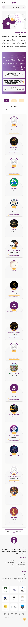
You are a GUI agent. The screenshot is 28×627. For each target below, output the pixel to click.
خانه (22, 7)
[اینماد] (22, 589)
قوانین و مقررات (22, 566)
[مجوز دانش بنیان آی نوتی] (14, 598)
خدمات (24, 560)
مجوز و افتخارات (22, 562)
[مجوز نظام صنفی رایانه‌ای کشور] (5, 589)
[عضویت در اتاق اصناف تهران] (5, 598)
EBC (6, 100)
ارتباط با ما (12, 566)
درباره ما (12, 560)
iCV (14, 100)
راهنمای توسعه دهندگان (20, 564)
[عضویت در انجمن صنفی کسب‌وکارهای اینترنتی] (14, 589)
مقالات (13, 564)
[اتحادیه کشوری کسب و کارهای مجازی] (22, 607)
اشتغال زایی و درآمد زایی (9, 562)
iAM (21, 100)
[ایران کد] (14, 607)
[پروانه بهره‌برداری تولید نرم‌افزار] (5, 607)
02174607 (19, 574)
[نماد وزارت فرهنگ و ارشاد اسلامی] (22, 598)
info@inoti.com (20, 576)
